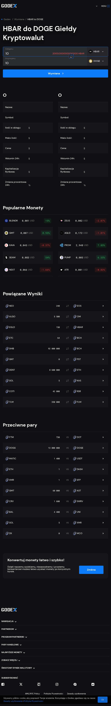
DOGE (80, 448)
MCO (79, 533)
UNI (79, 512)
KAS (79, 380)
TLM (11, 402)
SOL (11, 380)
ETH (79, 370)
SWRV (80, 501)
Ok (102, 699)
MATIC (12, 458)
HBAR (80, 327)
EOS (79, 306)
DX (10, 533)
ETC (11, 338)
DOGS (12, 448)
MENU (104, 6)
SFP (79, 480)
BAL (11, 512)
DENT (12, 370)
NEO (11, 306)
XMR (11, 480)
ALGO (12, 316)
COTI (11, 391)
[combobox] (94, 6)
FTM (11, 437)
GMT (11, 490)
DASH (80, 469)
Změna (91, 569)
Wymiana (19, 19)
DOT (79, 437)
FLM (79, 402)
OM (79, 316)
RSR (79, 391)
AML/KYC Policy (32, 693)
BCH (79, 338)
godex (7, 19)
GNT (11, 359)
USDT (79, 458)
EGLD (12, 327)
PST (79, 359)
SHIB (11, 348)
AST (79, 490)
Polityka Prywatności (53, 693)
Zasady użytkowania (76, 693)
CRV (11, 501)
